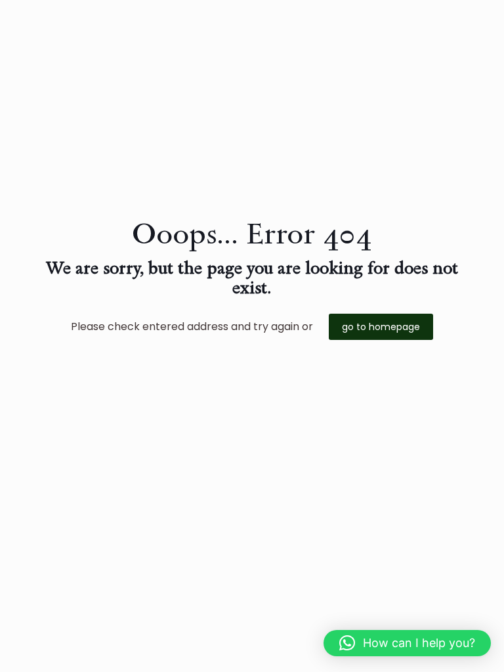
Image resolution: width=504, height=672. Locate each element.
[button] (407, 643)
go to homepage (381, 326)
